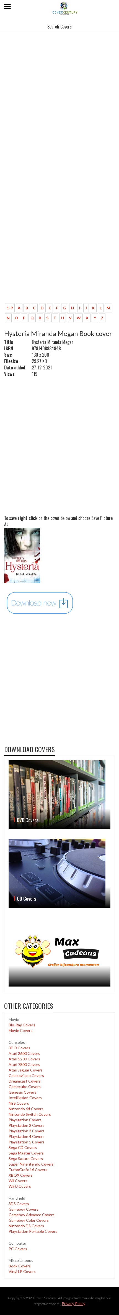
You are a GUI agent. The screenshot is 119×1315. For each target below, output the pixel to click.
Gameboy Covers (23, 1209)
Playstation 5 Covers (27, 1142)
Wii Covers (18, 1180)
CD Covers (26, 898)
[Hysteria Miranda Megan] (40, 602)
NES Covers (19, 1103)
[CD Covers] (59, 873)
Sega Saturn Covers (26, 1158)
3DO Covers (19, 1047)
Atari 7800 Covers (24, 1064)
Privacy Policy (73, 1303)
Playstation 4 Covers (27, 1136)
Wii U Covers (20, 1186)
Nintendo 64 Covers (26, 1108)
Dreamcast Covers (25, 1081)
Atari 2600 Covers (24, 1053)
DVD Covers (27, 820)
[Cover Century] (65, 8)
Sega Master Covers (26, 1153)
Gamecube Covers (25, 1086)
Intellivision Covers (25, 1097)
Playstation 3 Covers (27, 1130)
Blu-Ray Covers (22, 1025)
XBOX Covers (21, 1175)
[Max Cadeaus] (59, 952)
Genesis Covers (22, 1092)
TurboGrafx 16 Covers (28, 1169)
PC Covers (18, 1248)
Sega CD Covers (23, 1147)
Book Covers (20, 1266)
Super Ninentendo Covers (31, 1164)
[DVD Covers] (59, 794)
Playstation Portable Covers (33, 1231)
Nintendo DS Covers (26, 1225)
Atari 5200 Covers (24, 1059)
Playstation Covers (25, 1119)
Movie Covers (20, 1030)
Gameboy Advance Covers (32, 1214)
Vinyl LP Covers (22, 1271)
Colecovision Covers (26, 1075)
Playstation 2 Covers (27, 1125)
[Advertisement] (59, 96)
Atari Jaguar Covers (26, 1070)
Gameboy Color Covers (29, 1220)
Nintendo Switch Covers (30, 1114)
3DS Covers (19, 1203)
